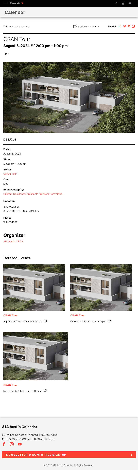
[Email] (133, 26)
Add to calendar (87, 26)
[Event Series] (46, 321)
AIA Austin (15, 3)
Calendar (14, 12)
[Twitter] (124, 26)
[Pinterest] (129, 26)
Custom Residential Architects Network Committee (32, 193)
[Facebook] (120, 26)
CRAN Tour (10, 173)
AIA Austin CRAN (13, 241)
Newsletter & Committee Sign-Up (36, 454)
